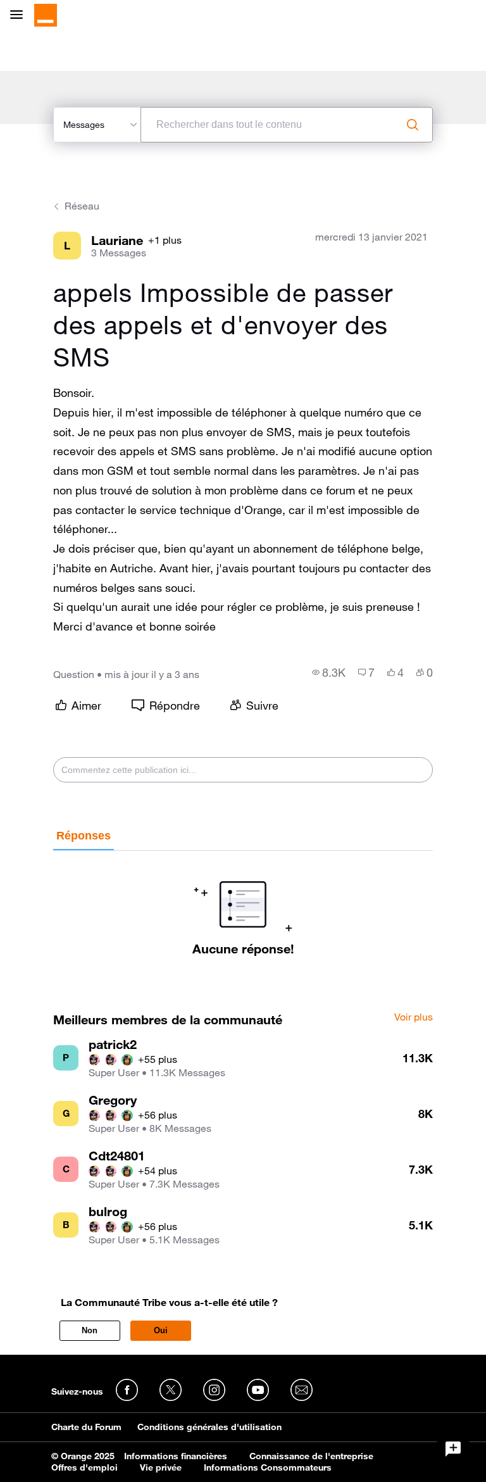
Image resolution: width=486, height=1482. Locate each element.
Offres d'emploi (84, 1467)
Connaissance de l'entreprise (311, 1456)
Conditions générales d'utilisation (209, 1427)
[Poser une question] (453, 1449)
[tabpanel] (242, 903)
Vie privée (161, 1467)
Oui (161, 1330)
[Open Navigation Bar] (20, 15)
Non (89, 1330)
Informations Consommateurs (268, 1467)
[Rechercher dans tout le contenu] (413, 125)
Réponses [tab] (83, 835)
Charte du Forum (86, 1427)
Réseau (82, 205)
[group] (329, 672)
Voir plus (413, 1017)
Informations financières (175, 1456)
